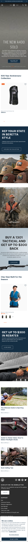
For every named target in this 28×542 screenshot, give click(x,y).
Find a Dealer (4, 508)
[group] (14, 207)
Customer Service (5, 502)
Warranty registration (6, 504)
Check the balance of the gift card (10, 512)
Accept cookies (14, 539)
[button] (26, 5)
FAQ (2, 500)
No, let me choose (14, 534)
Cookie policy (12, 531)
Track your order (5, 510)
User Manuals (4, 506)
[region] (14, 529)
